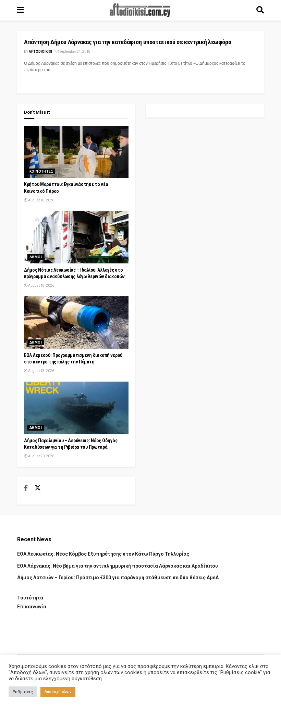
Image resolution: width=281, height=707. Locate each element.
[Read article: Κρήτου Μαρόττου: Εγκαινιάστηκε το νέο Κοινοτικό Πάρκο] (76, 152)
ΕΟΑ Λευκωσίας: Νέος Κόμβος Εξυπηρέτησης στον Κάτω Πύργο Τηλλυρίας (103, 554)
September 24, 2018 (74, 51)
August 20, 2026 (40, 456)
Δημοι (35, 257)
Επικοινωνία (31, 606)
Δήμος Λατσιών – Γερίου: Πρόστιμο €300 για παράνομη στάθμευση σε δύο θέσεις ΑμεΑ (118, 577)
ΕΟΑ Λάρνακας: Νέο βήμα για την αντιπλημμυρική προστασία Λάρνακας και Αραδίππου (117, 566)
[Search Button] (260, 10)
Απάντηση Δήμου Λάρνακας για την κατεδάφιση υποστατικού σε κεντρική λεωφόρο (127, 42)
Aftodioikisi (40, 51)
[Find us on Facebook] (26, 488)
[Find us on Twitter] (38, 488)
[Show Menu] (20, 10)
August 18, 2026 (40, 200)
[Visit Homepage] (140, 10)
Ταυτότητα (30, 597)
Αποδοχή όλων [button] (58, 692)
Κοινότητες (41, 171)
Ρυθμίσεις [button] (23, 691)
